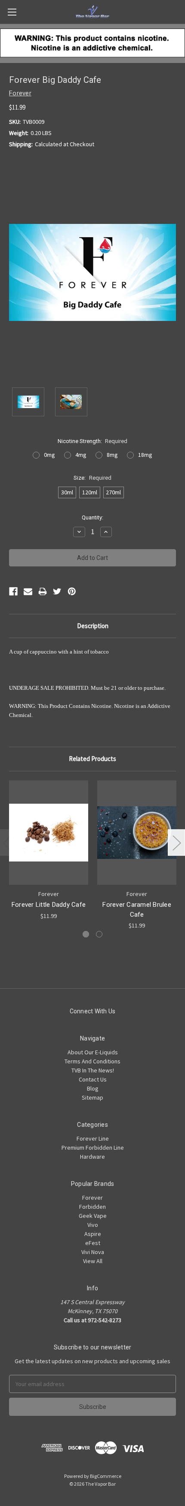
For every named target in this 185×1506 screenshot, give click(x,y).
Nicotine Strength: (93, 441)
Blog (93, 1088)
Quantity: (92, 517)
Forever (92, 1197)
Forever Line (93, 1138)
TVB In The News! (92, 1070)
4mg (80, 455)
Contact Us (93, 1079)
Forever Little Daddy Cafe (49, 905)
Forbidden (92, 1206)
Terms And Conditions (92, 1061)
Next (176, 842)
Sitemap (92, 1097)
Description (92, 626)
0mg (49, 455)
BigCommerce (105, 1476)
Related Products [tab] (92, 759)
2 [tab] (99, 934)
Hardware (92, 1156)
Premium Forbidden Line (93, 1147)
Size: (92, 478)
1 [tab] (86, 934)
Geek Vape (93, 1216)
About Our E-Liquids (93, 1052)
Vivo (92, 1225)
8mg (112, 455)
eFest (92, 1243)
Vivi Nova (92, 1252)
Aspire (92, 1234)
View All (92, 1261)
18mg (145, 455)
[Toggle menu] (12, 12)
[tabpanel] (49, 850)
